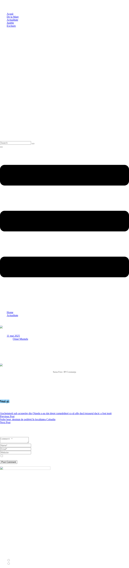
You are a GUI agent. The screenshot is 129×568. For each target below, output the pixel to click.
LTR (13, 560)
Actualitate (12, 315)
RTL (13, 563)
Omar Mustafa (20, 339)
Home (10, 312)
